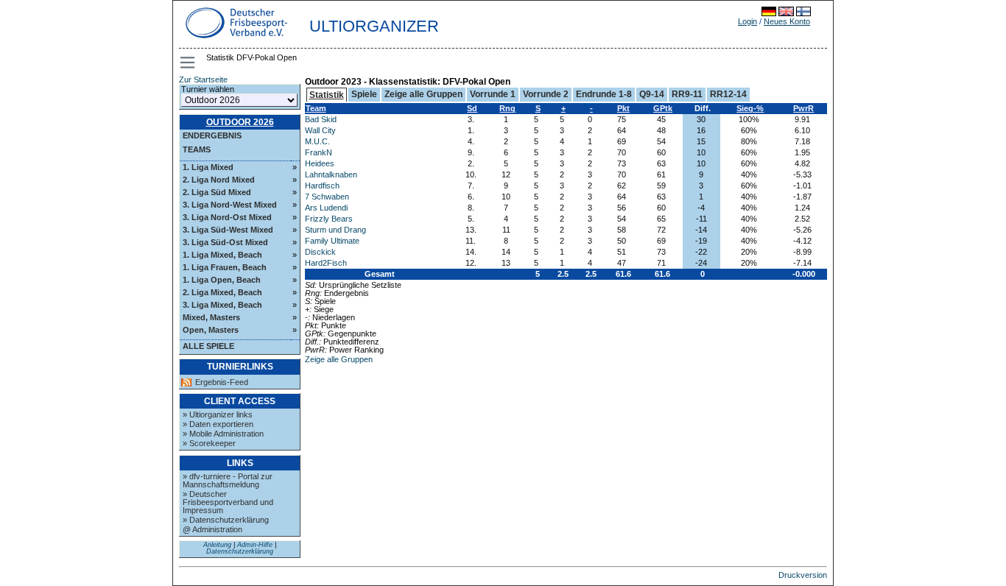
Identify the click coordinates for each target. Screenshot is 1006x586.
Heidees (319, 163)
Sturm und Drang (335, 229)
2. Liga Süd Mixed (217, 192)
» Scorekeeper (209, 443)
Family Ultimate (332, 240)
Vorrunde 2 (546, 94)
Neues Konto (787, 21)
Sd (472, 108)
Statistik (326, 95)
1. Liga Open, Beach (222, 279)
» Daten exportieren (218, 424)
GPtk (662, 108)
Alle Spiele (208, 346)
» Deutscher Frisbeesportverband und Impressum (228, 502)
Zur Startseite (203, 79)
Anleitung (217, 544)
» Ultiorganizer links (218, 414)
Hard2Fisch (326, 262)
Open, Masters (211, 329)
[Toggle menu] (188, 62)
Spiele (364, 94)
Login (747, 21)
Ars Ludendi (326, 207)
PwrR (803, 108)
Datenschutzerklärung (239, 551)
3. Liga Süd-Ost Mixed (225, 242)
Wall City (320, 130)
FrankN (318, 152)
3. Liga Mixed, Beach (222, 304)
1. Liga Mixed (208, 167)
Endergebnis (212, 135)
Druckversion (802, 575)
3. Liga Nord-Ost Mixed (227, 217)
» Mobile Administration (223, 433)
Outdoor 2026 (240, 122)
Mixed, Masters (211, 317)
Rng (507, 108)
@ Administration (212, 529)
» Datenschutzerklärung (226, 519)
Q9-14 (651, 94)
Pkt (623, 108)
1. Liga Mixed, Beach (222, 254)
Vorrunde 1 (493, 94)
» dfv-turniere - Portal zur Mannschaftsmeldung (227, 480)
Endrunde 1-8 (604, 94)
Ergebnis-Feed (221, 382)
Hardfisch (322, 185)
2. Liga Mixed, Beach (222, 292)
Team (316, 108)
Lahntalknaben (331, 174)
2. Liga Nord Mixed (219, 179)
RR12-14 (728, 94)
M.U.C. (317, 141)
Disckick (320, 251)
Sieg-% (750, 108)
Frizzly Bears (329, 218)
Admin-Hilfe (254, 544)
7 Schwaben (327, 196)
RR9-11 (687, 94)
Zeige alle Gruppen (423, 94)
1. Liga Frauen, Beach (225, 267)
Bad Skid (321, 119)
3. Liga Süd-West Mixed (228, 229)
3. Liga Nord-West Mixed (230, 204)
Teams (197, 149)
